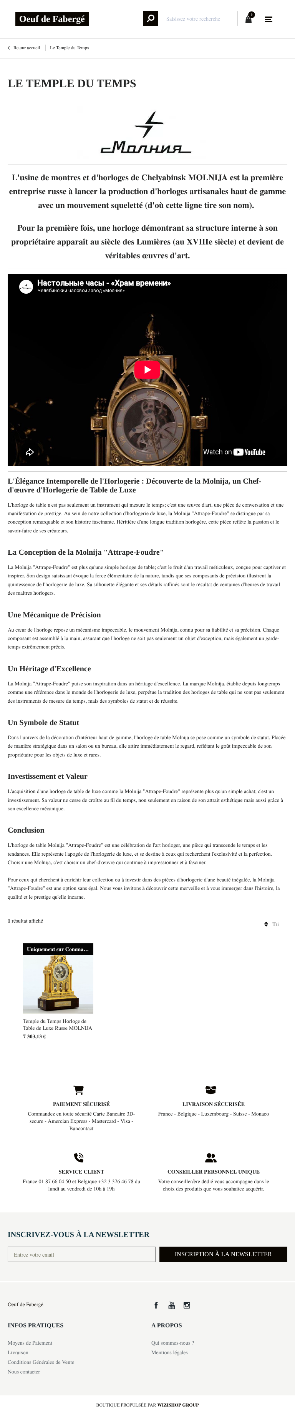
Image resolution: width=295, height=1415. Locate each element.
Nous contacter (24, 1371)
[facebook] (156, 1305)
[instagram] (187, 1305)
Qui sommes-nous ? (172, 1342)
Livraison (18, 1352)
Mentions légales (169, 1352)
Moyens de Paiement (30, 1342)
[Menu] (268, 20)
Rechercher (150, 18)
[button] (223, 1254)
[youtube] (171, 1305)
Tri (275, 924)
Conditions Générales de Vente (41, 1361)
